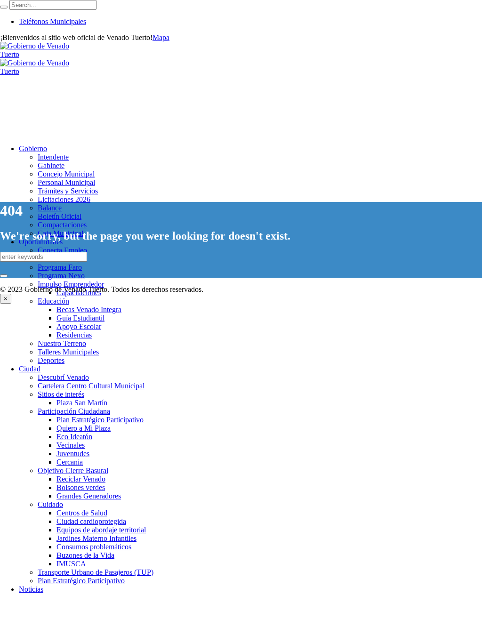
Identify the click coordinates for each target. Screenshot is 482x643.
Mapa (161, 37)
